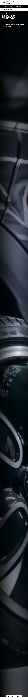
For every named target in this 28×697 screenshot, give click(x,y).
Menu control (24, 2)
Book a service (19, 6)
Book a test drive (8, 6)
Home (2, 9)
